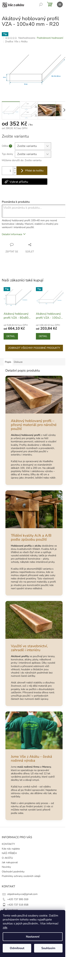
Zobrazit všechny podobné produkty (34, 348)
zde (5, 927)
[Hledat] (40, 4)
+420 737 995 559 (17, 899)
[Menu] (59, 4)
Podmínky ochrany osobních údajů (21, 876)
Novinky (6, 867)
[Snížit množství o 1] (15, 173)
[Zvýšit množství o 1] (15, 169)
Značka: (16, 41)
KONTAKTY (8, 844)
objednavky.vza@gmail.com (22, 894)
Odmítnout (17, 948)
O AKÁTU (7, 858)
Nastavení (32, 937)
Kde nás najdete (11, 848)
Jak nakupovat (10, 862)
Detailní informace (12, 234)
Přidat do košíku (34, 170)
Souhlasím (48, 948)
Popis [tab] (8, 362)
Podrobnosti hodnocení (50, 38)
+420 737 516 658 (17, 904)
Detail (11, 336)
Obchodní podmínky (13, 871)
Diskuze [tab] (18, 362)
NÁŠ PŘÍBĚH (9, 853)
